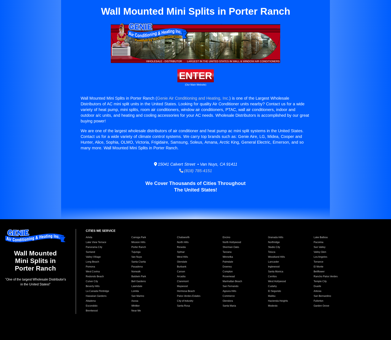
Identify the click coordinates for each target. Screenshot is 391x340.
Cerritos (272, 276)
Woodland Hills (276, 256)
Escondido (92, 305)
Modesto (273, 305)
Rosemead (229, 276)
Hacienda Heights (278, 300)
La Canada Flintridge (97, 291)
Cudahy (272, 286)
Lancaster (273, 261)
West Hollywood (277, 281)
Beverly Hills (93, 286)
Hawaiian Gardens (96, 296)
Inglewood (274, 266)
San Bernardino (322, 296)
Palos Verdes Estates (188, 296)
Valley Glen (320, 252)
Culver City (92, 281)
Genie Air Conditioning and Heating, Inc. (193, 98)
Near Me (136, 310)
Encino (226, 237)
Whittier (135, 305)
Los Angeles (320, 256)
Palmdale (228, 261)
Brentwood (92, 310)
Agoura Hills (229, 291)
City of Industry (185, 300)
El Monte (318, 266)
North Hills (183, 242)
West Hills (182, 256)
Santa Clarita (138, 261)
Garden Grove (321, 305)
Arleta (89, 237)
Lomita (135, 291)
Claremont (183, 281)
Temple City (320, 281)
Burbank (181, 266)
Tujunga (136, 252)
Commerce (229, 296)
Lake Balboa (321, 237)
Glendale (182, 261)
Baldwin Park (138, 276)
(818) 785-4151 (197, 170)
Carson (181, 271)
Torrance (318, 261)
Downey (227, 266)
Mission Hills (138, 242)
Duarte (317, 286)
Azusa (134, 300)
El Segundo (274, 291)
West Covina (93, 271)
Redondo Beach (95, 276)
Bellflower (319, 271)
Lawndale (136, 286)
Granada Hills (275, 237)
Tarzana (227, 252)
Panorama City (94, 247)
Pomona (90, 266)
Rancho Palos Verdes (326, 276)
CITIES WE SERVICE (100, 230)
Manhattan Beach (232, 281)
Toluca (271, 252)
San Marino (137, 296)
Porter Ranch (138, 247)
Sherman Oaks (231, 247)
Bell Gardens (138, 281)
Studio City (274, 247)
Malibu (272, 296)
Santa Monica (275, 271)
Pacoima (318, 242)
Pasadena (137, 266)
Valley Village (93, 256)
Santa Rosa (183, 305)
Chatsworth (183, 237)
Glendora (228, 300)
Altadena (91, 300)
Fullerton (318, 300)
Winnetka (228, 256)
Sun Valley (319, 247)
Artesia (317, 291)
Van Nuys (136, 256)
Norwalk (136, 271)
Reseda (181, 247)
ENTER (195, 75)
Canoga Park (138, 237)
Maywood (182, 286)
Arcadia (181, 276)
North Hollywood (232, 242)
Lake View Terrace (96, 242)
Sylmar (181, 252)
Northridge (274, 242)
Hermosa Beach (186, 291)
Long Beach (92, 261)
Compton (228, 271)
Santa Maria (229, 305)
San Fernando (230, 286)
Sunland (90, 252)
